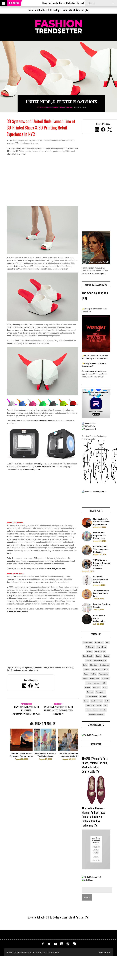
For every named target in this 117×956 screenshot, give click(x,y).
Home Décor (94, 678)
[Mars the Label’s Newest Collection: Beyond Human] (21, 750)
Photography (100, 692)
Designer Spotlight (100, 660)
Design (62, 107)
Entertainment (104, 665)
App (107, 642)
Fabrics (105, 669)
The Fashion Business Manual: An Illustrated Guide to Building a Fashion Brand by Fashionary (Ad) (93, 816)
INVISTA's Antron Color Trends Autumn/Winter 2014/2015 (58, 710)
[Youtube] (55, 945)
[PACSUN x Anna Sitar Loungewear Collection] (69, 750)
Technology (90, 705)
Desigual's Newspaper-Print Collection (100, 579)
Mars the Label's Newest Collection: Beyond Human (46, 3)
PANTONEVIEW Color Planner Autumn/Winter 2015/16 (26, 710)
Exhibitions (96, 669)
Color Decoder (88, 656)
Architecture (90, 647)
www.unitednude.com (42, 421)
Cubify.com (41, 464)
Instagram (101, 273)
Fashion (69, 107)
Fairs (86, 674)
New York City (67, 668)
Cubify (51, 668)
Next (84, 749)
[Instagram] (74, 945)
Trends (102, 710)
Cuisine (98, 656)
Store (100, 701)
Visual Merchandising (96, 714)
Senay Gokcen (88, 273)
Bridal (97, 651)
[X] (109, 129)
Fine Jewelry (103, 674)
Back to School (36, 10)
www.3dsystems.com (46, 466)
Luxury (87, 687)
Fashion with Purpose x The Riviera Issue (99, 535)
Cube (45, 668)
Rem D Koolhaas (14, 670)
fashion (58, 668)
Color (103, 651)
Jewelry (97, 683)
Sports (93, 701)
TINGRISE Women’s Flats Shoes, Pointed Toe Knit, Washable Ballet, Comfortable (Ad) (95, 764)
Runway (103, 696)
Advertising (99, 642)
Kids (104, 683)
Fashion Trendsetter (96, 268)
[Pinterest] (67, 945)
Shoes (86, 701)
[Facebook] (103, 129)
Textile (99, 705)
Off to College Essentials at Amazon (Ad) (67, 10)
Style (106, 701)
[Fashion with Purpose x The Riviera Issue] (45, 750)
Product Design (91, 696)
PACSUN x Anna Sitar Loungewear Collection (101, 549)
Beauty (89, 651)
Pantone (90, 692)
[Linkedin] (61, 945)
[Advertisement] (42, 182)
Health (85, 678)
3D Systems (27, 668)
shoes (24, 670)
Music (105, 687)
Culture (106, 656)
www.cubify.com (32, 469)
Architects (37, 668)
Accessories (52, 107)
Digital (85, 665)
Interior (89, 683)
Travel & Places (92, 710)
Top (105, 705)
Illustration (105, 678)
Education (93, 665)
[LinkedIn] (97, 129)
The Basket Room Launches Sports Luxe (101, 593)
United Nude (33, 670)
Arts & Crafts (101, 647)
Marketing (96, 687)
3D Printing (41, 107)
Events (86, 669)
